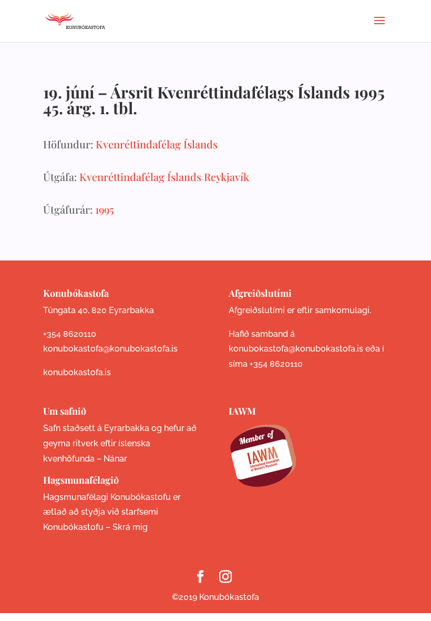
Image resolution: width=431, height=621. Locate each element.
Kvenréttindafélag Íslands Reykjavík (164, 176)
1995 (104, 209)
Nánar (115, 459)
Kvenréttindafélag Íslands (157, 144)
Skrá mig (130, 527)
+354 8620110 (69, 334)
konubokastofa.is (77, 372)
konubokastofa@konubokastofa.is (110, 349)
